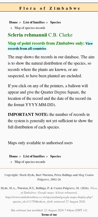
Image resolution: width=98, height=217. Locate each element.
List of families (34, 22)
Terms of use (49, 214)
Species (55, 22)
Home (13, 22)
